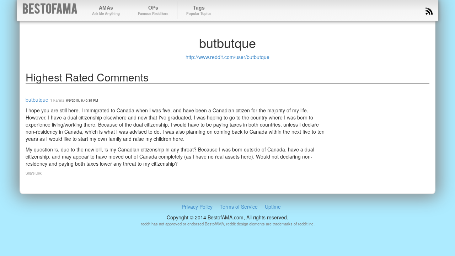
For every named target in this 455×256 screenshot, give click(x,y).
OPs (153, 10)
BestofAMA (49, 10)
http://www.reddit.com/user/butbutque (227, 56)
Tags (198, 10)
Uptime (273, 206)
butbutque (37, 99)
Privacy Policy (197, 206)
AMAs (106, 10)
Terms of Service (239, 206)
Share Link (34, 173)
